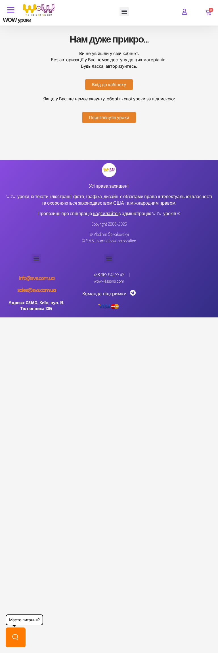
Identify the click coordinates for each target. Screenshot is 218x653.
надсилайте (105, 213)
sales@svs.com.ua (36, 290)
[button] (124, 11)
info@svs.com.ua (36, 278)
